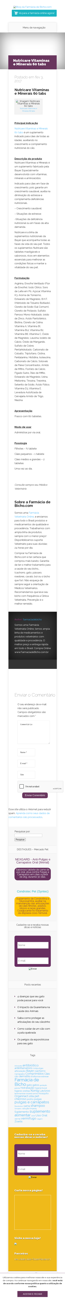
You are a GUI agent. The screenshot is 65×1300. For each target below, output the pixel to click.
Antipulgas (38, 1068)
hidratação (27, 1087)
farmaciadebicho (32, 619)
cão (16, 1076)
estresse (45, 1076)
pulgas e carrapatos (32, 1102)
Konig (35, 1090)
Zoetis (19, 1121)
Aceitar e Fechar (32, 1294)
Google (17, 664)
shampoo (38, 1106)
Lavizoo (45, 1090)
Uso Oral (41, 1115)
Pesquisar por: (22, 831)
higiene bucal (41, 1088)
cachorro (40, 1070)
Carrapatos (20, 1074)
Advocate (18, 1066)
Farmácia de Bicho (27, 1082)
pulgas (38, 1099)
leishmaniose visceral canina (26, 1094)
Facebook (22, 664)
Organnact (21, 1096)
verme (17, 1119)
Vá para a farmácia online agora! (36, 13)
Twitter (28, 664)
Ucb (33, 1116)
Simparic (18, 1109)
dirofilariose (36, 1076)
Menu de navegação (34, 27)
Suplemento (22, 1111)
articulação (20, 1071)
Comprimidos (34, 1073)
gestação (43, 1085)
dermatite (24, 1076)
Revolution (19, 1106)
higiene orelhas (22, 1091)
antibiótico (31, 1065)
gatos (35, 1084)
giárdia (17, 1088)
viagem (40, 1119)
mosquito (43, 1093)
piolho (30, 1099)
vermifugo (28, 1118)
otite (31, 1096)
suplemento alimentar (32, 1113)
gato (29, 1085)
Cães (47, 1073)
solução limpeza (29, 1108)
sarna (27, 1105)
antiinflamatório (23, 1068)
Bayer (30, 1070)
